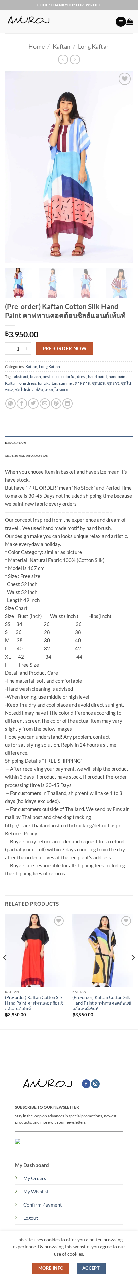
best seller (51, 376)
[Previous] (16, 167)
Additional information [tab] (26, 456)
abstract (21, 376)
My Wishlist (35, 1191)
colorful (68, 376)
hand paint (97, 376)
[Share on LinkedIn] (67, 403)
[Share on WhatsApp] (10, 403)
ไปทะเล (61, 389)
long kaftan (47, 383)
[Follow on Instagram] (95, 1083)
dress (81, 376)
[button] (121, 22)
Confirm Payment (42, 1205)
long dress (27, 383)
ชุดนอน (98, 383)
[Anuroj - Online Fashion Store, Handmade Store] (57, 21)
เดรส (49, 389)
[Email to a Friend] (45, 403)
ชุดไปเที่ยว (24, 389)
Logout (30, 1218)
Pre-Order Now (65, 348)
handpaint (118, 376)
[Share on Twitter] (33, 403)
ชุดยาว (113, 383)
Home (36, 46)
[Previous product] (75, 60)
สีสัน (39, 389)
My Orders (34, 1178)
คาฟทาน (82, 383)
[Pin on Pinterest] (56, 403)
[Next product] (63, 60)
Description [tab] (15, 443)
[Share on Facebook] (22, 403)
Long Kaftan (94, 46)
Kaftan (61, 46)
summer (66, 383)
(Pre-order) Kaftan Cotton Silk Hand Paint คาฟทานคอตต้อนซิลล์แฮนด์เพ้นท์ (34, 1003)
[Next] (122, 167)
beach (35, 376)
